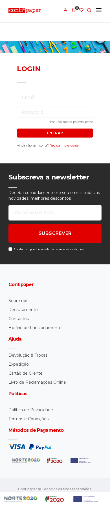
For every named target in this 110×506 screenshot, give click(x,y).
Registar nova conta (64, 145)
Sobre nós (18, 300)
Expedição (18, 364)
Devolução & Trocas (27, 355)
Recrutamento (23, 309)
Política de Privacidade (30, 409)
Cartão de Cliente (25, 373)
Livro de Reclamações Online (37, 382)
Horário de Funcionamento (34, 327)
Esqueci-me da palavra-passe (71, 122)
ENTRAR (55, 133)
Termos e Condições (28, 418)
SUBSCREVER (55, 233)
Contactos (18, 318)
